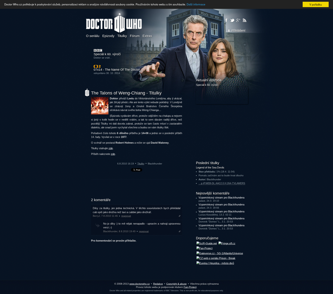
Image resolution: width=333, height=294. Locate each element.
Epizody (108, 36)
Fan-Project (190, 287)
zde (111, 148)
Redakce (158, 283)
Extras (147, 36)
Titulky (122, 36)
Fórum (135, 36)
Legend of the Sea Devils (210, 167)
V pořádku (315, 4)
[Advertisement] (136, 190)
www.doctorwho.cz (139, 283)
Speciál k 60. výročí (107, 54)
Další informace (196, 4)
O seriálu (92, 36)
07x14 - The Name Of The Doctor (117, 69)
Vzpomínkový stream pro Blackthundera (221, 197)
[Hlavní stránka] (114, 21)
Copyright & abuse (176, 283)
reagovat (126, 216)
